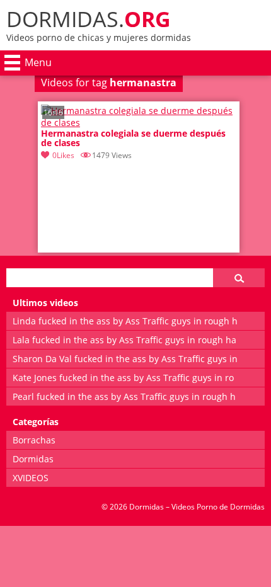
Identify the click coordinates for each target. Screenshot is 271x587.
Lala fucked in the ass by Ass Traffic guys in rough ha (124, 340)
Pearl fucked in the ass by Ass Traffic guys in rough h (124, 396)
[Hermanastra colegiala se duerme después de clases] (138, 122)
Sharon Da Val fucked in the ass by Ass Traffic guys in (125, 359)
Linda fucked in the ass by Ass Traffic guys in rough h (125, 321)
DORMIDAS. (88, 18)
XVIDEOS (31, 478)
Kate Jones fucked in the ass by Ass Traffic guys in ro (123, 378)
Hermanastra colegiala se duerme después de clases (133, 138)
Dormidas (33, 459)
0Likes (63, 155)
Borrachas (34, 440)
